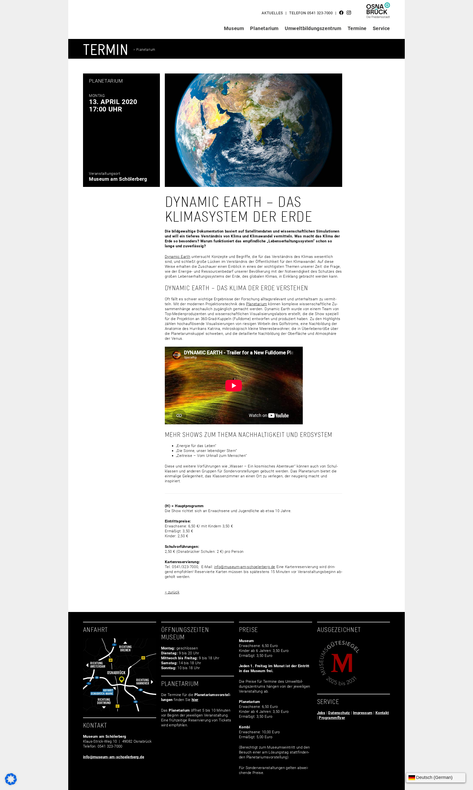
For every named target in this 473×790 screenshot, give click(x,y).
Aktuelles (272, 13)
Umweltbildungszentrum (313, 28)
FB (341, 12)
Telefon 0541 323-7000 (311, 13)
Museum (234, 28)
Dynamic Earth (177, 256)
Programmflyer (332, 718)
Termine (357, 28)
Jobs (321, 713)
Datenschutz (339, 713)
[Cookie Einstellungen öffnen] (11, 784)
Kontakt (382, 713)
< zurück (172, 592)
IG (348, 12)
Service (381, 28)
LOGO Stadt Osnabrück (378, 12)
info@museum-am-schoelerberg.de (244, 567)
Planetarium (264, 28)
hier (195, 700)
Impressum (362, 713)
